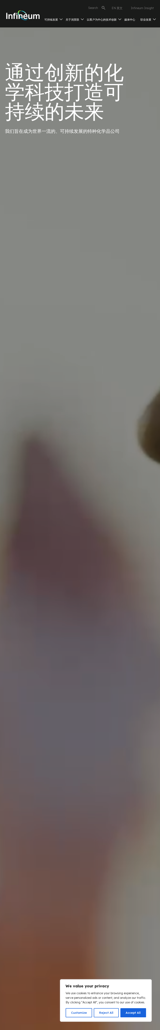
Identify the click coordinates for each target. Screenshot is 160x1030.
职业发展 (146, 19)
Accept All (133, 1013)
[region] (106, 1000)
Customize (79, 1013)
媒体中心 (129, 19)
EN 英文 (117, 8)
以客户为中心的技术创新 (102, 19)
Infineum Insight (142, 8)
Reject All (106, 1013)
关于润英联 (73, 19)
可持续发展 (51, 19)
